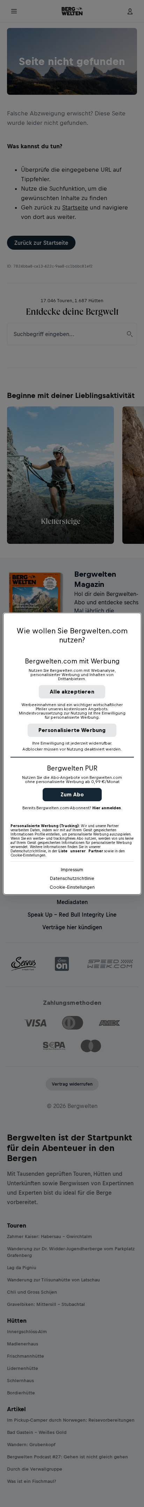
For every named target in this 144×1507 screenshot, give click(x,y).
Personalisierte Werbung (72, 730)
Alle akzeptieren (72, 692)
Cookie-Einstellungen (72, 887)
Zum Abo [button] (72, 794)
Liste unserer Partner (80, 851)
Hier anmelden (106, 808)
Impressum (72, 869)
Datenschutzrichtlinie (72, 878)
